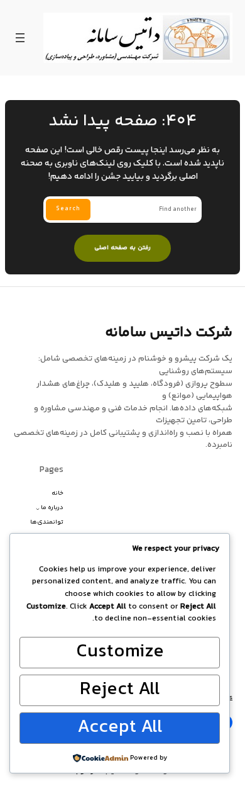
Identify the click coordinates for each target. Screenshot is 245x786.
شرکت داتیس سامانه (168, 333)
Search (68, 208)
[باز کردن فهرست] (20, 37)
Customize (120, 652)
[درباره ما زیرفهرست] (38, 508)
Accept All (120, 727)
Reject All (120, 690)
